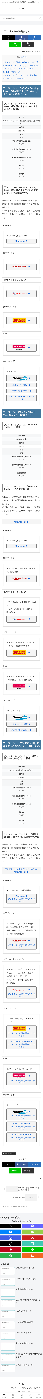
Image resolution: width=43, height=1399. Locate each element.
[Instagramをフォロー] (10, 1237)
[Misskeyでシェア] (35, 904)
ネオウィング (20, 385)
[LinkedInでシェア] (16, 917)
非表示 (23, 57)
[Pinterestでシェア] (35, 911)
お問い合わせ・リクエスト (32, 1388)
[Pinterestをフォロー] (10, 1249)
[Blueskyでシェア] (26, 904)
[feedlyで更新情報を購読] (10, 1255)
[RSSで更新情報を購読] (32, 1255)
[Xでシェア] (7, 904)
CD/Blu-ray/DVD (10, 1154)
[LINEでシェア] (26, 911)
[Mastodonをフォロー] (32, 1226)
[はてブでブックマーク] (16, 911)
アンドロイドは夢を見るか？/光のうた (21, 870)
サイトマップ (11, 1388)
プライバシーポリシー (21, 1391)
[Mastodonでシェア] (16, 904)
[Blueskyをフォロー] (10, 1232)
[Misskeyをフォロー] (32, 1232)
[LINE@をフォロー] (32, 1249)
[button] (40, 18)
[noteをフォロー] (32, 1243)
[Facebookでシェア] (7, 911)
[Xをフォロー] (10, 1226)
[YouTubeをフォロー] (32, 1237)
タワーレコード (21, 1044)
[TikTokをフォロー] (10, 1243)
